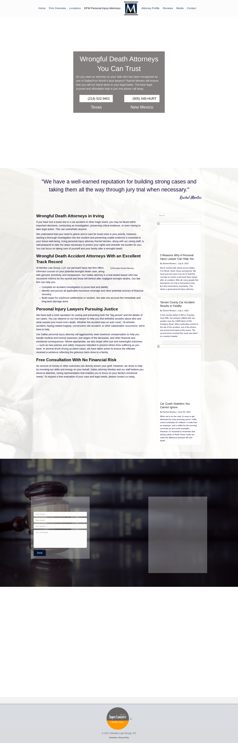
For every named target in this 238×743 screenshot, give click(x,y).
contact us (122, 376)
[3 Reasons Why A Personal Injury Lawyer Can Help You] (179, 236)
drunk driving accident (66, 348)
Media (180, 8)
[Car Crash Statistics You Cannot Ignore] (179, 372)
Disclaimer (113, 738)
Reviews (168, 8)
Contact (191, 8)
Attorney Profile (150, 8)
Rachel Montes (102, 241)
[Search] (199, 8)
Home (42, 8)
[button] (40, 553)
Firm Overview (57, 8)
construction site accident (87, 325)
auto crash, (116, 322)
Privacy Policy (123, 738)
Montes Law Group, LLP (52, 267)
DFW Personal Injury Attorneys (102, 8)
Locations (75, 8)
